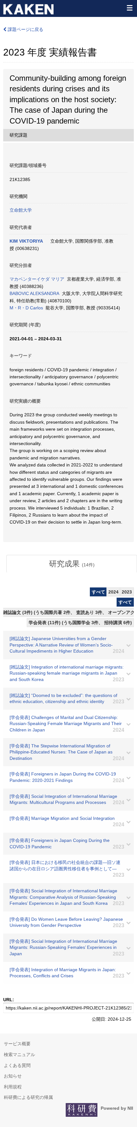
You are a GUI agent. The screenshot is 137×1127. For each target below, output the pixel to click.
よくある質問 (17, 1065)
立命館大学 (21, 210)
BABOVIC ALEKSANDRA (34, 293)
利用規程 (13, 1086)
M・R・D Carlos (26, 307)
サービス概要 (17, 1043)
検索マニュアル (19, 1054)
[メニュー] (129, 7)
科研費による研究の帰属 (28, 1097)
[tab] (71, 564)
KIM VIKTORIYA (26, 241)
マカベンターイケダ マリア (37, 279)
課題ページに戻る (24, 29)
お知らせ (13, 1075)
